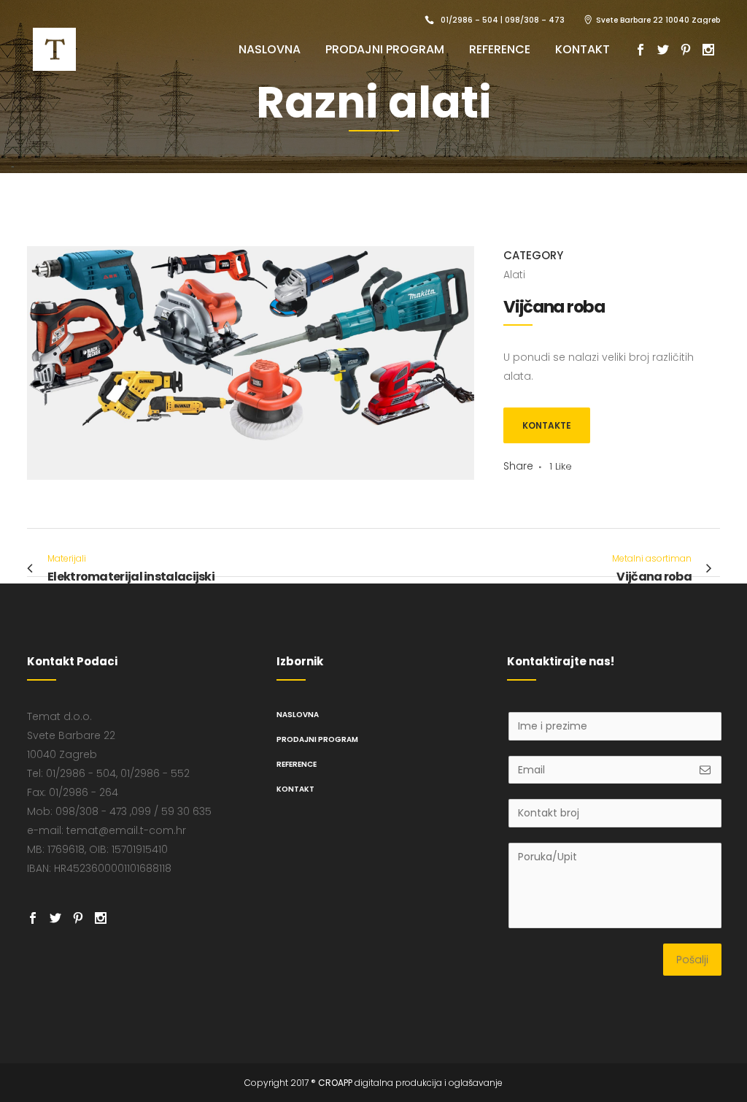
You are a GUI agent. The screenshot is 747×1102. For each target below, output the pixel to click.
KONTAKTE (546, 425)
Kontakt (295, 789)
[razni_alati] (250, 489)
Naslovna (297, 714)
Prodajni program (317, 739)
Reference (296, 764)
